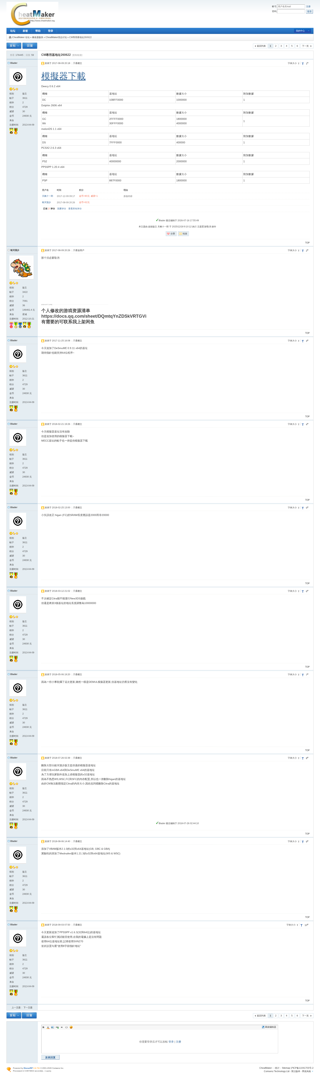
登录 (50, 30)
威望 (11, 111)
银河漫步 (46, 202)
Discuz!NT (28, 1068)
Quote (62, 1027)
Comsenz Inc (57, 1068)
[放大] (303, 64)
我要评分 (61, 208)
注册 (308, 6)
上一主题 (16, 1007)
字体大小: (292, 63)
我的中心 (300, 30)
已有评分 (49, 208)
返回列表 (261, 46)
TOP (307, 242)
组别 (11, 93)
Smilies (71, 1027)
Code (66, 1027)
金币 (11, 116)
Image (52, 1027)
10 (306, 924)
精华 (11, 102)
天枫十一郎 (47, 196)
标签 (25, 30)
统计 (277, 1068)
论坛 (12, 30)
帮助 (38, 30)
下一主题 (28, 1007)
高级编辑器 (270, 1027)
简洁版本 (295, 1071)
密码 (274, 11)
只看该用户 (78, 250)
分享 (173, 233)
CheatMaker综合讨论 (56, 37)
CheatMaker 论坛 (21, 37)
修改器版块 (37, 37)
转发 (185, 233)
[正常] (299, 63)
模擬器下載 (63, 76)
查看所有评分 (75, 208)
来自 (11, 120)
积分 (11, 107)
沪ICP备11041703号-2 (302, 1068)
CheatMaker (265, 1068)
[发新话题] (13, 48)
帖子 (11, 98)
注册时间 (13, 125)
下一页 (305, 46)
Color (48, 1027)
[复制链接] (77, 55)
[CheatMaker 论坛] (32, 25)
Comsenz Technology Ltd (276, 1071)
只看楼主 (77, 63)
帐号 (274, 6)
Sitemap (286, 1068)
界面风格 (306, 1071)
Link (57, 1027)
